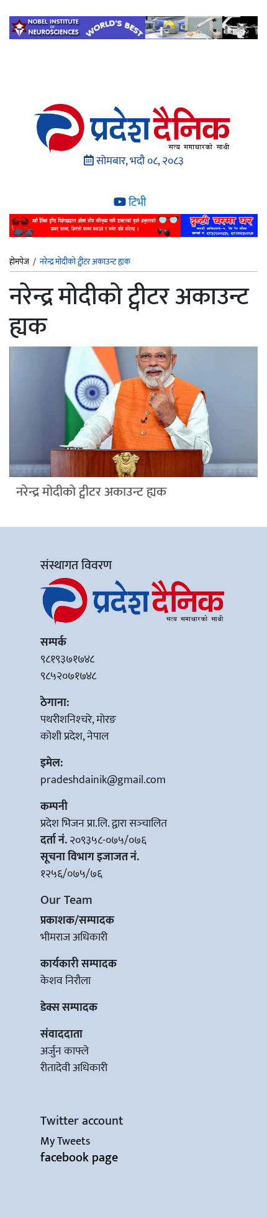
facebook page (79, 1157)
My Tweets (65, 1141)
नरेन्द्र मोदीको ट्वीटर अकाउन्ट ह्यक (91, 492)
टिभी (136, 202)
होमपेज (19, 262)
